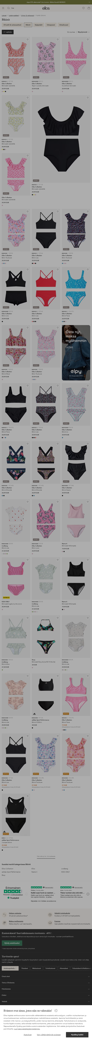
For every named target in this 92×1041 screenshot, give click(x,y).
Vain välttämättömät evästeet (49, 1035)
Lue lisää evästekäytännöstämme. (27, 1029)
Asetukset (28, 1035)
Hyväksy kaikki (77, 1035)
